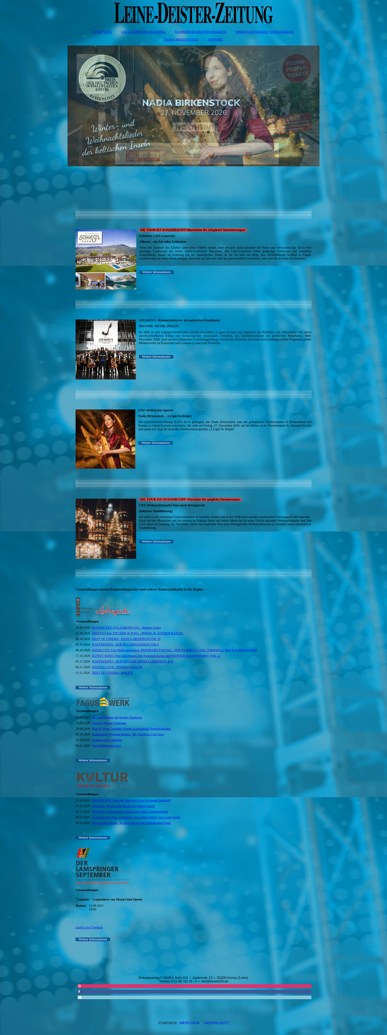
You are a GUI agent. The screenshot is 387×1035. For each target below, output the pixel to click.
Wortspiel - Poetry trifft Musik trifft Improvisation (123, 806)
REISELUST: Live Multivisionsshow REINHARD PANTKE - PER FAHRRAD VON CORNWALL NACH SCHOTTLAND (174, 650)
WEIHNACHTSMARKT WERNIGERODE (264, 32)
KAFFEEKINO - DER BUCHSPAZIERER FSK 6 (125, 644)
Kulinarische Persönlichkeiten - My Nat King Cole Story (128, 734)
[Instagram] (79, 986)
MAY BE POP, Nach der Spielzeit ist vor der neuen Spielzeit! (131, 800)
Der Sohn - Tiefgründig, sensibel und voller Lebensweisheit (130, 811)
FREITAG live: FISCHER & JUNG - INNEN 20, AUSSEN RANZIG (137, 633)
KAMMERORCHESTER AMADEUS (200, 32)
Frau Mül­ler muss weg (106, 745)
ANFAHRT (215, 39)
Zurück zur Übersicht (89, 927)
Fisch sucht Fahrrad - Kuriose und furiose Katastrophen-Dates (131, 823)
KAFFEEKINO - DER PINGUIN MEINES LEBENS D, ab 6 (132, 661)
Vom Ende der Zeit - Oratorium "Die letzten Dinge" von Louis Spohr (136, 817)
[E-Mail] (79, 997)
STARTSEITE (102, 32)
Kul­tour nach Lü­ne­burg (107, 740)
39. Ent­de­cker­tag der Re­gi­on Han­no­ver (117, 717)
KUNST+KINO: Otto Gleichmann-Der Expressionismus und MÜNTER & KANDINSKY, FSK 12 (156, 656)
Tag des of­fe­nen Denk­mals (109, 723)
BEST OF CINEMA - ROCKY (112, 672)
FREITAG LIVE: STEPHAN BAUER (117, 667)
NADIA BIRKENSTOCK (181, 39)
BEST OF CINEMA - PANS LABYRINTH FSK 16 (126, 639)
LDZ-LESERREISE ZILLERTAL (143, 32)
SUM (195, 1023)
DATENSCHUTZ (216, 1023)
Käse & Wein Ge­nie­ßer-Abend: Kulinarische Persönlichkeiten (131, 728)
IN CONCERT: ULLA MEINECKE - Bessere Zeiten (126, 627)
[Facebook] (79, 991)
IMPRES (186, 1023)
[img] (193, 13)
